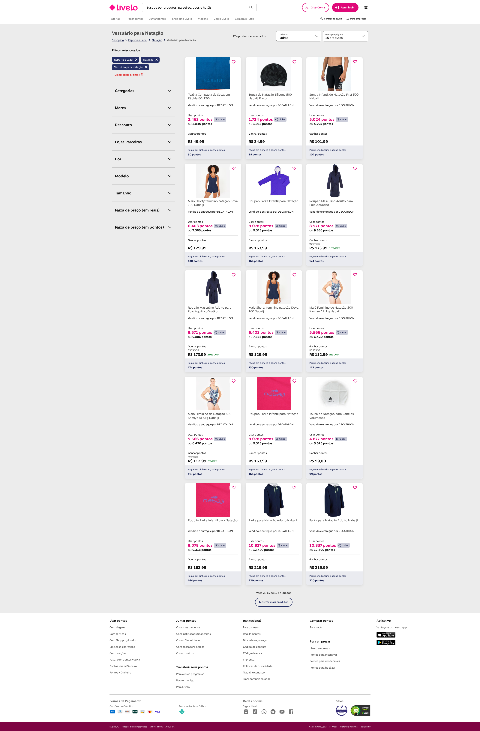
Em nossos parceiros (122, 646)
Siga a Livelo (250, 706)
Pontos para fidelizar (322, 667)
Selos (340, 701)
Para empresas (320, 641)
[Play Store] (385, 643)
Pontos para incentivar (323, 654)
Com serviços (118, 633)
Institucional (252, 620)
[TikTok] (255, 712)
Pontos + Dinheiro (120, 672)
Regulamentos (252, 633)
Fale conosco (251, 627)
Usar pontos (118, 620)
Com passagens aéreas (190, 646)
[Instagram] (246, 712)
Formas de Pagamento (125, 701)
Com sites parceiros (188, 627)
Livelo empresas (320, 648)
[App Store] (385, 635)
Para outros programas (190, 674)
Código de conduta (254, 646)
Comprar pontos (321, 620)
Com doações (118, 653)
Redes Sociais (252, 701)
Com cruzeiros (185, 653)
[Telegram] (273, 712)
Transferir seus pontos (192, 667)
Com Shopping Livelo (123, 640)
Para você (316, 627)
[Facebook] (291, 712)
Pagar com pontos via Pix (125, 659)
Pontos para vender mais (325, 661)
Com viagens (117, 627)
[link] (124, 7)
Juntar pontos (186, 620)
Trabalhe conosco (254, 672)
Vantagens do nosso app (391, 627)
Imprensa (248, 659)
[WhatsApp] (264, 712)
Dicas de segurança (255, 640)
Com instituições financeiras (193, 633)
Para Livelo (183, 686)
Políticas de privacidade (257, 666)
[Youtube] (282, 712)
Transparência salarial (256, 678)
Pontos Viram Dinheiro (123, 666)
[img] (360, 710)
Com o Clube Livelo (188, 640)
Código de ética (252, 653)
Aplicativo (383, 620)
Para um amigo (185, 680)
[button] (195, 8)
